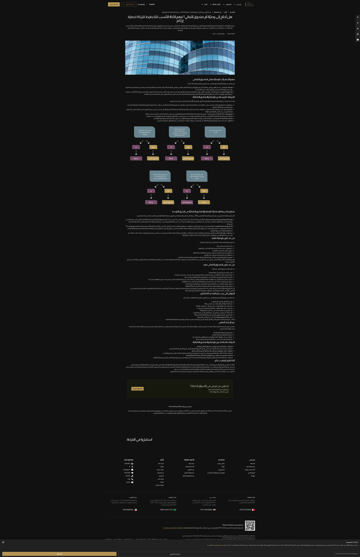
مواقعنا (253, 476)
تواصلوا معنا (141, 4)
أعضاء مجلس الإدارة (250, 469)
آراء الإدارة (161, 476)
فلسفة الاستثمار (250, 466)
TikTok (128, 476)
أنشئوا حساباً (137, 389)
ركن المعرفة (217, 12)
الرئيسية (232, 12)
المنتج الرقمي (221, 469)
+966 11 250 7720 (166, 509)
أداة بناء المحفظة (189, 466)
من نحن (239, 4)
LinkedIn (127, 463)
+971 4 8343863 (206, 509)
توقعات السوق (160, 485)
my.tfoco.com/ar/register (173, 528)
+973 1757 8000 (245, 509)
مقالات (162, 466)
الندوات (162, 482)
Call (129, 479)
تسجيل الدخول (130, 4)
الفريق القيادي (251, 473)
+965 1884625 (127, 509)
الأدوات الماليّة (216, 4)
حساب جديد (114, 4)
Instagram (126, 469)
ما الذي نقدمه (221, 463)
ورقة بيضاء (161, 479)
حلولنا (223, 466)
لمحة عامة (191, 463)
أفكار (205, 4)
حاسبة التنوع (191, 469)
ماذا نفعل (228, 4)
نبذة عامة (252, 463)
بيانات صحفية (160, 469)
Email (128, 482)
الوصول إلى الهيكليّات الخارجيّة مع (216, 473)
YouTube (127, 473)
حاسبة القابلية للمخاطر (188, 476)
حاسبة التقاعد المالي (189, 473)
